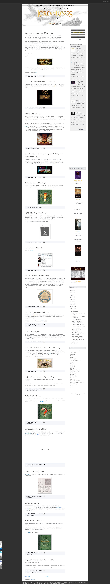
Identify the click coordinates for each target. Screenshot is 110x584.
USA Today (27, 474)
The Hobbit (72, 383)
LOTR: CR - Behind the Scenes (78, 326)
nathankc (77, 100)
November (74, 343)
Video (71, 387)
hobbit (31, 250)
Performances (32, 325)
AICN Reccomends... (32, 503)
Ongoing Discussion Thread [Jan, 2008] (39, 33)
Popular (80, 44)
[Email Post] (44, 76)
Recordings (72, 376)
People (72, 44)
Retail (33, 515)
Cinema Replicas (33, 315)
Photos (36, 325)
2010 (72, 304)
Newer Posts (27, 576)
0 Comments (39, 76)
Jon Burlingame (55, 160)
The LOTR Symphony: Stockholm (79, 332)
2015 (72, 295)
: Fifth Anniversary (37, 276)
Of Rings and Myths (74, 369)
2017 (72, 292)
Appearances (73, 352)
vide (71, 385)
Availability (33, 396)
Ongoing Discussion (33, 390)
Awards (71, 354)
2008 (72, 308)
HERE (50, 353)
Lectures (72, 366)
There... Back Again (32, 331)
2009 (72, 306)
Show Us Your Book (74, 380)
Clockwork (72, 358)
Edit (108, 1)
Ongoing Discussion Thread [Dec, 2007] (39, 377)
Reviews (72, 379)
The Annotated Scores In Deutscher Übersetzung (42, 348)
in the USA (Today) (34, 471)
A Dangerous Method (74, 351)
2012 (72, 301)
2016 (72, 293)
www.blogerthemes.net (66, 583)
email (42, 320)
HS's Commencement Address (35, 429)
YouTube (37, 434)
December (74, 311)
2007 (72, 310)
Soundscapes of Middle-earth (76, 382)
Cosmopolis (72, 362)
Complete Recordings (74, 360)
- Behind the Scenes (40, 82)
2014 (72, 297)
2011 (72, 302)
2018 (72, 290)
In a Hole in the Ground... (34, 248)
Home (104, 1)
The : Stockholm (37, 312)
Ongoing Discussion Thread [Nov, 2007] (39, 560)
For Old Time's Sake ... (75, 57)
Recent (76, 44)
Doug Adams (78, 48)
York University (28, 433)
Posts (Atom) (32, 579)
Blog (71, 355)
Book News (72, 357)
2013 (72, 299)
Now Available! (34, 521)
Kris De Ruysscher (79, 81)
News (30, 423)
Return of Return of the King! (78, 324)
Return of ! (35, 183)
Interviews (31, 465)
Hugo (71, 363)
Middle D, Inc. (45, 583)
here (36, 72)
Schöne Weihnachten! (32, 113)
